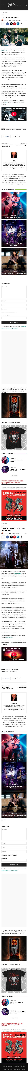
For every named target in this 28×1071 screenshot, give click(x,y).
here (6, 102)
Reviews (16, 1065)
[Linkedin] (18, 23)
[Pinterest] (14, 23)
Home (2, 12)
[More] (21, 23)
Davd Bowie (8, 129)
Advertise (10, 1066)
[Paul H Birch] (2, 20)
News (6, 12)
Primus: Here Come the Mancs (14, 217)
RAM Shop (23, 1066)
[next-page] (5, 278)
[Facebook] (7, 23)
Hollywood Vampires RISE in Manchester (14, 244)
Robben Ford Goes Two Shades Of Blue (14, 273)
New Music (14, 271)
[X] (11, 23)
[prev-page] (2, 278)
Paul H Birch (8, 20)
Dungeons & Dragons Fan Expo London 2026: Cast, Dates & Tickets (12, 482)
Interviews (22, 1065)
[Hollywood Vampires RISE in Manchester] (14, 233)
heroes (24, 129)
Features (5, 1066)
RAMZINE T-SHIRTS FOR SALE (10, 422)
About (8, 1065)
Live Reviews (14, 215)
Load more (13, 475)
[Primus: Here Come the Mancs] (14, 205)
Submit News (16, 1066)
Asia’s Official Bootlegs (21, 145)
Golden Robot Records (16, 129)
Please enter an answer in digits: (9, 312)
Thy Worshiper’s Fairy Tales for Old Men (6, 145)
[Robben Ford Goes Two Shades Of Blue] (14, 261)
